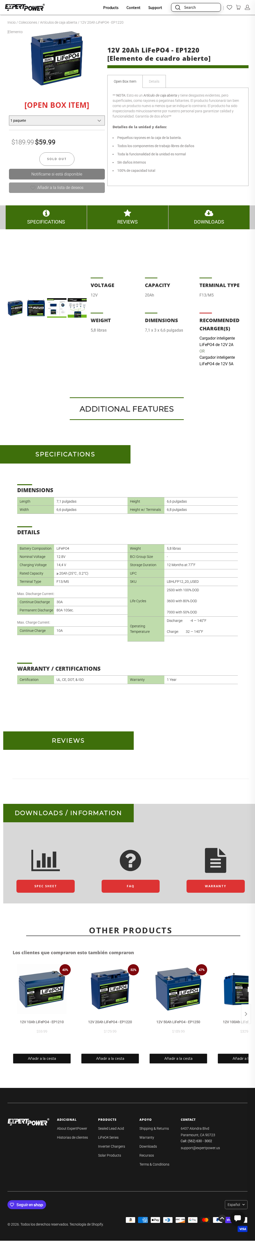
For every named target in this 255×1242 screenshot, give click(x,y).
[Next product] (246, 1014)
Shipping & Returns (154, 1128)
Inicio (11, 22)
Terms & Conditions (154, 1164)
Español (234, 1205)
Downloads (148, 1146)
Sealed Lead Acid (111, 1128)
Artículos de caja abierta (58, 22)
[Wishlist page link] (229, 7)
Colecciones (28, 22)
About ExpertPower (72, 1128)
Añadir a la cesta (42, 1058)
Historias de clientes (72, 1137)
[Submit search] (177, 7)
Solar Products (109, 1155)
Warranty (146, 1137)
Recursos (146, 1155)
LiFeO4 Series (108, 1137)
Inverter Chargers (111, 1146)
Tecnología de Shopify (86, 1224)
